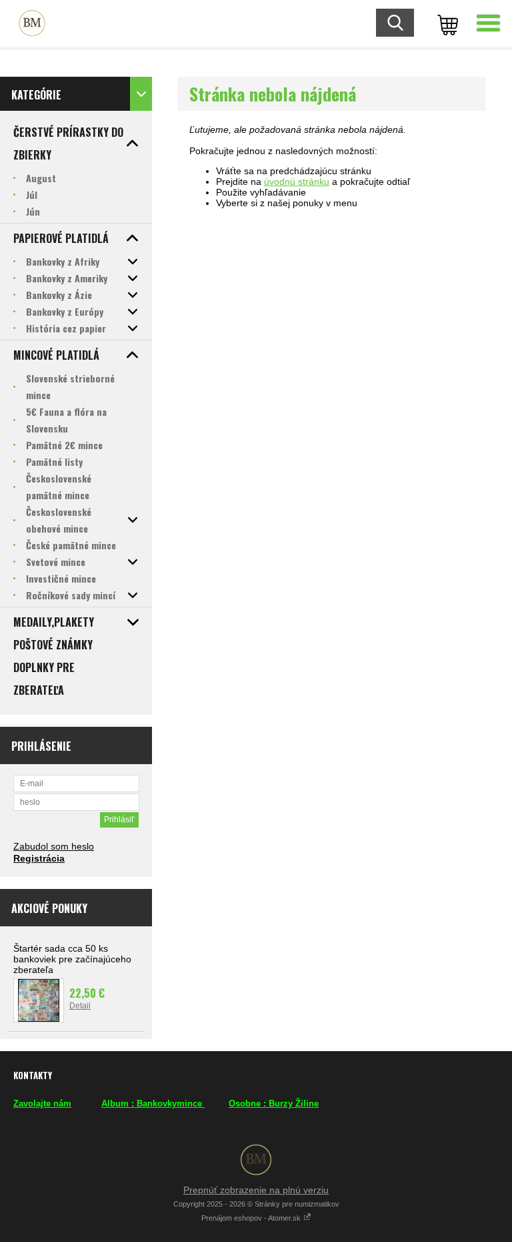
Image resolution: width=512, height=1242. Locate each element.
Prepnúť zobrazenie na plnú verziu (256, 1190)
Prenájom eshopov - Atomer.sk (252, 1218)
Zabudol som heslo (53, 846)
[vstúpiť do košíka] (445, 23)
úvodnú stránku (296, 181)
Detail (80, 1005)
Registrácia (39, 858)
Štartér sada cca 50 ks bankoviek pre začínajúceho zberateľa (72, 959)
